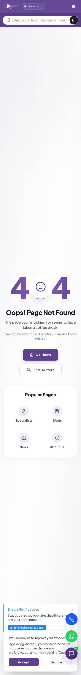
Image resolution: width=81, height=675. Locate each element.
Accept (24, 662)
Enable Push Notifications (26, 627)
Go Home (43, 355)
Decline (56, 662)
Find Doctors (43, 370)
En (74, 20)
